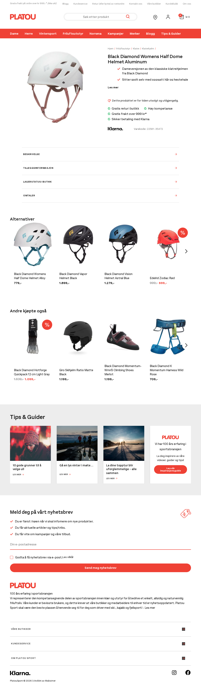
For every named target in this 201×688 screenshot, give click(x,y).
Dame (14, 33)
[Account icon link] (168, 16)
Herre (29, 33)
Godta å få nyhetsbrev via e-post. (44, 557)
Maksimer (50, 680)
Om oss (187, 3)
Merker (135, 33)
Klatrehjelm (148, 48)
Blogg (65, 3)
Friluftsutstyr (73, 33)
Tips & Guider (171, 33)
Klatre (136, 48)
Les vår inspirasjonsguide (170, 469)
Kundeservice (80, 3)
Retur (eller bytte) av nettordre (108, 3)
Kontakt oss (135, 3)
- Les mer (149, 608)
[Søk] (127, 17)
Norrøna (95, 33)
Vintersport (48, 33)
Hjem (110, 48)
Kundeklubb (172, 3)
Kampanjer (115, 33)
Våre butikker (154, 3)
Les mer (113, 87)
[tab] (100, 154)
